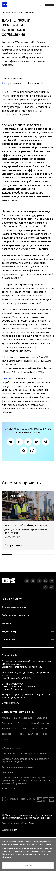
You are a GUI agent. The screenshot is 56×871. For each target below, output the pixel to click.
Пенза (34, 728)
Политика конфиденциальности (33, 780)
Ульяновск (33, 733)
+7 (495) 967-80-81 (17, 697)
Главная (6, 12)
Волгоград (7, 723)
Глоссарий (7, 772)
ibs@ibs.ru (14, 702)
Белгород (42, 717)
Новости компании (24, 12)
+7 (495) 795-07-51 (41, 694)
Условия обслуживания (14, 783)
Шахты (5, 739)
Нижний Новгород (40, 723)
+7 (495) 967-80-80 (32, 4)
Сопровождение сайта (14, 823)
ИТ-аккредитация (11, 748)
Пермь (44, 728)
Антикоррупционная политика (17, 766)
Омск (23, 728)
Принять (28, 865)
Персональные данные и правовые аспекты (25, 753)
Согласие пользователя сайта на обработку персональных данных (25, 760)
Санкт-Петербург (23, 717)
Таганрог (6, 733)
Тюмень (20, 733)
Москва (6, 717)
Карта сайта (8, 788)
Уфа (45, 733)
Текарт (32, 823)
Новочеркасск (9, 728)
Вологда (22, 723)
